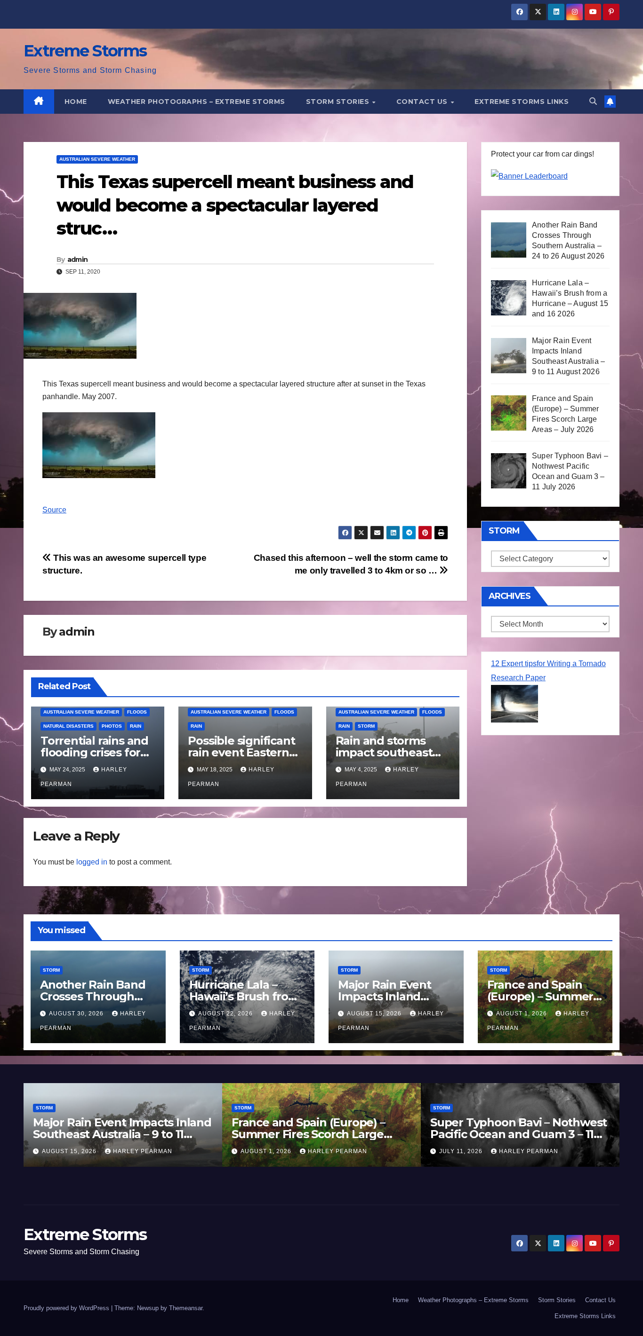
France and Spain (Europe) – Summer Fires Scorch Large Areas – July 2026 (308, 1134)
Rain (135, 726)
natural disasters (68, 726)
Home (75, 101)
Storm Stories (338, 101)
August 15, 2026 (375, 1013)
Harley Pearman (142, 1151)
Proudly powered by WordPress (67, 1308)
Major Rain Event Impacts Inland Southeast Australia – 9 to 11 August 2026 (122, 1134)
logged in (91, 862)
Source (54, 510)
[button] (593, 101)
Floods (137, 712)
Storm (366, 726)
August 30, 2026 (77, 1013)
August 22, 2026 (226, 1013)
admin (77, 259)
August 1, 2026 (522, 1013)
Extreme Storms (85, 51)
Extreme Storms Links (521, 101)
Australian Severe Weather (97, 159)
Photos (112, 726)
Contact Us (423, 101)
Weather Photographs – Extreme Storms (196, 101)
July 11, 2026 (461, 1151)
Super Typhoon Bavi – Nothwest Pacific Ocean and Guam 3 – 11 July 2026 (518, 1134)
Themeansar (185, 1308)
